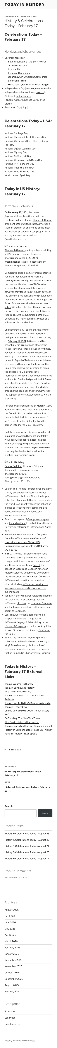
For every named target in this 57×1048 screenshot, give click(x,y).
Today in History (25, 4)
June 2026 (10, 922)
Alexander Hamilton (25, 439)
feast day (20, 57)
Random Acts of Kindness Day (21, 100)
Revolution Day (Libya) (16, 107)
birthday (21, 603)
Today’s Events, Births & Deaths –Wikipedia (27, 703)
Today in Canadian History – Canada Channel (28, 726)
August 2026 (12, 910)
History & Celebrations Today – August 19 (27, 858)
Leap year (10, 1017)
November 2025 (13, 966)
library (8, 611)
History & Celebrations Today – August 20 (27, 852)
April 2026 (10, 935)
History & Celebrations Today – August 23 (27, 833)
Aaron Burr (10, 303)
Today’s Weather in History (19, 684)
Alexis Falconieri (20, 65)
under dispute (23, 96)
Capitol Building (13, 466)
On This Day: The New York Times (22, 718)
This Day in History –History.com (22, 722)
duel (43, 439)
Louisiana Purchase (41, 603)
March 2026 (11, 941)
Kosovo (40, 92)
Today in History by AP (16, 707)
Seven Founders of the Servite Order (27, 61)
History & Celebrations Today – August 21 (27, 846)
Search (36, 565)
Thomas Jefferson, (15, 250)
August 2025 (12, 985)
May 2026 (10, 928)
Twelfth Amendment (37, 409)
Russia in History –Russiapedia (21, 733)
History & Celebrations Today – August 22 (27, 840)
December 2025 (13, 960)
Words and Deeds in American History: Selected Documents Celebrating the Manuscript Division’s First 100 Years (27, 573)
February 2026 (12, 947)
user (34, 16)
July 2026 (10, 916)
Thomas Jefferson (42, 220)
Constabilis (14, 69)
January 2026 (12, 954)
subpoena (10, 557)
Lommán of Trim (17, 80)
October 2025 (12, 972)
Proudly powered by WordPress (20, 1040)
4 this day (15, 750)
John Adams (22, 276)
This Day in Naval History (18, 691)
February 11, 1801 (17, 341)
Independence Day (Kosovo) (19, 88)
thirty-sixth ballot (34, 379)
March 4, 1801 (44, 405)
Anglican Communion (36, 77)
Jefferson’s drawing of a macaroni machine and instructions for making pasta (26, 588)
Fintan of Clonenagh (19, 73)
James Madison (17, 523)
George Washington (38, 519)
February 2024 (12, 991)
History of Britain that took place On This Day (28, 729)
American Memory (27, 637)
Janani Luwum (15, 77)
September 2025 (14, 979)
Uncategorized (12, 1024)
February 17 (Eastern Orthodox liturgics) (29, 84)
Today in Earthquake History (20, 687)
